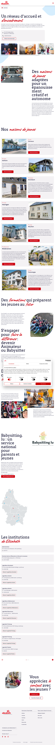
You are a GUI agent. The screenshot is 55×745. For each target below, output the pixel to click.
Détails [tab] (27, 363)
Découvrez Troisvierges (34, 288)
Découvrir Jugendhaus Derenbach (9, 572)
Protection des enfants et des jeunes (36, 742)
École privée (24, 722)
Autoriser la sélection (28, 383)
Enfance (23, 713)
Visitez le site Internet (8, 38)
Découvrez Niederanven (8, 264)
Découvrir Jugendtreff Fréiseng (9, 630)
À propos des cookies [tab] (43, 363)
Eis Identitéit (24, 724)
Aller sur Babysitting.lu (7, 476)
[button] (52, 660)
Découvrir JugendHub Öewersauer (9, 618)
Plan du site (40, 717)
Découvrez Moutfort (34, 240)
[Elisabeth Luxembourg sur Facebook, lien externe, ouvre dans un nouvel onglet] (2, 736)
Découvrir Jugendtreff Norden (9, 653)
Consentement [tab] (11, 363)
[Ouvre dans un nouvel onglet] (43, 438)
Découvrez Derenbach (34, 196)
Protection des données (17, 742)
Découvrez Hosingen (8, 218)
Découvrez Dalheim (8, 171)
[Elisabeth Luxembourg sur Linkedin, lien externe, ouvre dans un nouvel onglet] (5, 736)
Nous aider (40, 715)
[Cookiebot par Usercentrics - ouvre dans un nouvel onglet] (46, 360)
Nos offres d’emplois (35, 697)
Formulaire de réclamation (7, 730)
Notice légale (25, 742)
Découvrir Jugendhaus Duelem (9, 582)
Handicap (23, 717)
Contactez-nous (34, 694)
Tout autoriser (43, 383)
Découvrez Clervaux (34, 152)
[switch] (21, 379)
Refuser (11, 383)
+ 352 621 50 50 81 (7, 35)
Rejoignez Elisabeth (41, 713)
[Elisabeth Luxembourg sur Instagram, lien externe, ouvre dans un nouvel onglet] (8, 736)
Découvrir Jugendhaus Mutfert (9, 595)
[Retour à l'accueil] (5, 3)
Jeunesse (23, 715)
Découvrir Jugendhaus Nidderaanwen (10, 607)
